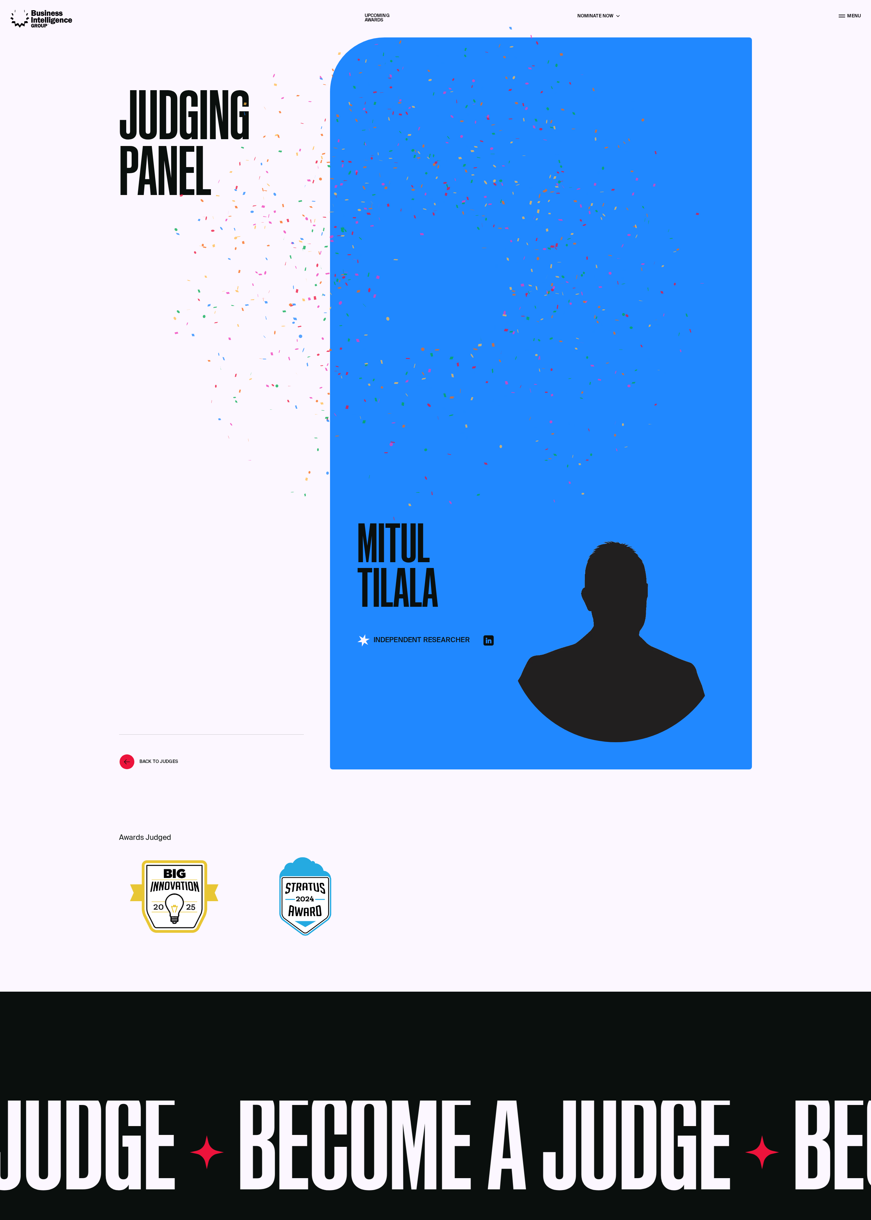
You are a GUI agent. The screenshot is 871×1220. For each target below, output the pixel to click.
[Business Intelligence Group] (41, 19)
